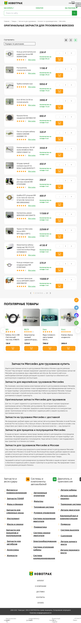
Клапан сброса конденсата (67, 336)
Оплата (40, 603)
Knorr (63, 329)
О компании (40, 586)
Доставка (40, 592)
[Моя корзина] (73, 3)
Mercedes (32, 60)
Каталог (40, 581)
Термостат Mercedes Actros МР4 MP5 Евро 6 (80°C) (25, 231)
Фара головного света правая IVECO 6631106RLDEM (49, 337)
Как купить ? (9, 8)
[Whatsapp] (76, 323)
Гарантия (39, 8)
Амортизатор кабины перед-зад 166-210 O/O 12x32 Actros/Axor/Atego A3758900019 (26, 248)
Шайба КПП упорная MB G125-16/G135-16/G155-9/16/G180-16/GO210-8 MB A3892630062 (26, 199)
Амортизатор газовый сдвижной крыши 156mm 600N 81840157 (31, 337)
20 (47, 293)
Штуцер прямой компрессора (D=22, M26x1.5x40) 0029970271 (26, 165)
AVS (7, 329)
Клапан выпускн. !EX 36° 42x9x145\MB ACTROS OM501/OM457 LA (26, 149)
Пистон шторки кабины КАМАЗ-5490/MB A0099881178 (26, 133)
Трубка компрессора (25, 84)
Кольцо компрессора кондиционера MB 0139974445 (25, 264)
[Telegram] (76, 307)
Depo (45, 329)
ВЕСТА (26, 329)
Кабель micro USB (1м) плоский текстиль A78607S (12, 337)
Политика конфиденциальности (40, 613)
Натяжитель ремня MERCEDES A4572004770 (26, 214)
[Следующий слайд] (78, 330)
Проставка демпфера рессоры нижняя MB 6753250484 (25, 181)
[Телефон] (76, 300)
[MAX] (76, 315)
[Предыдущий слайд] (3, 330)
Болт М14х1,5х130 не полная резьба (25, 101)
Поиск (75, 619)
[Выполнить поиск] (74, 13)
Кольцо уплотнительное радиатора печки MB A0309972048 (26, 54)
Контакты (40, 597)
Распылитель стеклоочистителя (24, 69)
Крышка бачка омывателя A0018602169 (26, 116)
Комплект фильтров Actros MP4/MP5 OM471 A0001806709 (26, 280)
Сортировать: (9, 40)
